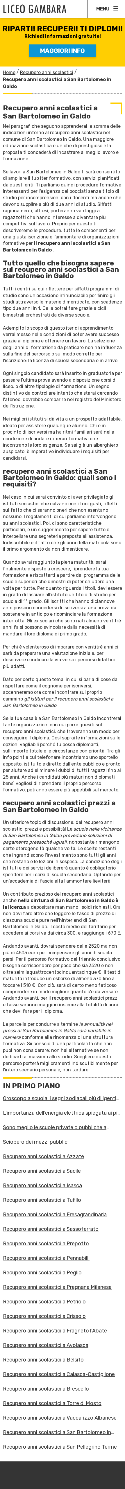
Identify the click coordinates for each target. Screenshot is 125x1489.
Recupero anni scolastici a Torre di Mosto (52, 1403)
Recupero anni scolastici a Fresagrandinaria (55, 1214)
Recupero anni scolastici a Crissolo (44, 1316)
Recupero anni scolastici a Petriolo (44, 1302)
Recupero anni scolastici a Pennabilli (46, 1258)
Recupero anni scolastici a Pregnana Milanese (57, 1287)
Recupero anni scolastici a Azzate (43, 1156)
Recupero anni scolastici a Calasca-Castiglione (59, 1374)
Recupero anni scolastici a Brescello (46, 1389)
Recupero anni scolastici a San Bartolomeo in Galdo (57, 1432)
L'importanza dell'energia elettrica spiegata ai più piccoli (61, 1113)
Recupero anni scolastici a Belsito (43, 1360)
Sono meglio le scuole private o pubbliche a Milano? (54, 1127)
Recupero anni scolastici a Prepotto (46, 1243)
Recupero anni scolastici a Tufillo (42, 1200)
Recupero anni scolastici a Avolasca (45, 1345)
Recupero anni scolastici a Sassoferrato (51, 1229)
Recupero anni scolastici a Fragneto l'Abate (55, 1331)
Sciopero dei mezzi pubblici (36, 1142)
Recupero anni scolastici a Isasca (42, 1185)
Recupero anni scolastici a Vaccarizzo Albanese (60, 1418)
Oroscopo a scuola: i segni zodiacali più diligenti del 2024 (59, 1098)
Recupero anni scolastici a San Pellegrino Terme (60, 1447)
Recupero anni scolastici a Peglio (42, 1273)
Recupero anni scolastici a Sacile (42, 1171)
